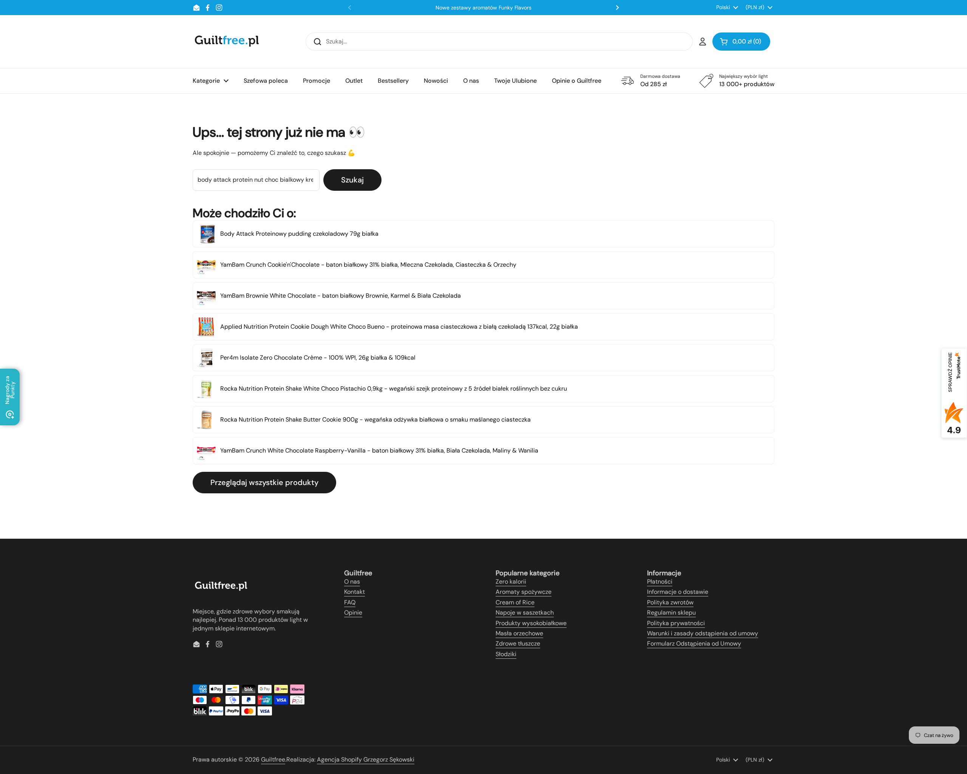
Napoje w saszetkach (525, 612)
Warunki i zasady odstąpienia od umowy (702, 633)
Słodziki (506, 654)
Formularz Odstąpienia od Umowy (694, 643)
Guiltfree (273, 759)
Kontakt (354, 592)
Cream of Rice (515, 602)
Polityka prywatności (676, 623)
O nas (352, 582)
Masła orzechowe (519, 633)
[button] (741, 41)
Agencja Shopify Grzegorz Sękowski (365, 759)
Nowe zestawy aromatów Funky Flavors (483, 7)
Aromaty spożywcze (523, 592)
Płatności (659, 582)
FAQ (349, 602)
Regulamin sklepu (671, 612)
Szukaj (352, 180)
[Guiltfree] (226, 41)
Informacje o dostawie (677, 592)
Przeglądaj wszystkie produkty (264, 482)
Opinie (353, 612)
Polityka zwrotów (670, 602)
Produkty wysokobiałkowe (531, 623)
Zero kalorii (511, 582)
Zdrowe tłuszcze (518, 643)
